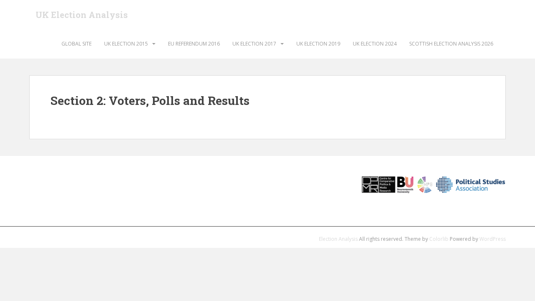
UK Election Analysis (82, 14)
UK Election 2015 (126, 43)
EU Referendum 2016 (194, 43)
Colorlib (438, 238)
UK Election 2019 (318, 43)
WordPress (492, 238)
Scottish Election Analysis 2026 (451, 43)
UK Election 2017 (254, 43)
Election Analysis (338, 238)
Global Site (76, 43)
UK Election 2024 (375, 43)
